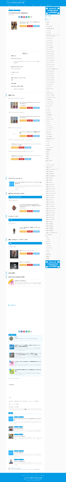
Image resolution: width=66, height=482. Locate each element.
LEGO (33, 5)
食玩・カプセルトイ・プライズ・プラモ (18, 77)
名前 (10, 397)
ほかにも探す (13, 83)
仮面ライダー (10, 5)
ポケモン (25, 5)
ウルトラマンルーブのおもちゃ (19, 436)
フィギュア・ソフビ (14, 72)
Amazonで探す (23, 107)
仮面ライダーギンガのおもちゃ (16, 468)
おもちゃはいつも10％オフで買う (17, 86)
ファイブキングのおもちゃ (18, 452)
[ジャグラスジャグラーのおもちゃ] (26, 17)
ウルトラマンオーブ (16, 378)
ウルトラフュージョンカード (16, 58)
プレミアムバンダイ (18, 127)
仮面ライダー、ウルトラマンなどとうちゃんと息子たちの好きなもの (33, 479)
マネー (41, 5)
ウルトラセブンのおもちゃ (18, 428)
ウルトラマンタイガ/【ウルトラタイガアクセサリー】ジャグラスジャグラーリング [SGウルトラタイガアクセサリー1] (30, 205)
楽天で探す (30, 107)
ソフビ (12, 74)
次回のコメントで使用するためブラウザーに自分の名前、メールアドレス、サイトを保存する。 (24, 401)
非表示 (26, 53)
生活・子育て (48, 5)
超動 (12, 79)
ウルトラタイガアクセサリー (16, 68)
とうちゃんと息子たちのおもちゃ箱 (15, 2)
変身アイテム (13, 55)
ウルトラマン (18, 5)
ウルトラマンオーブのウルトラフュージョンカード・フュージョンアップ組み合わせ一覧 (26, 62)
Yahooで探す (36, 107)
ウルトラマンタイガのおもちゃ (19, 461)
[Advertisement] (25, 42)
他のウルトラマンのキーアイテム (17, 66)
